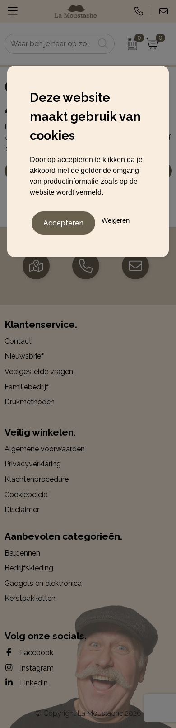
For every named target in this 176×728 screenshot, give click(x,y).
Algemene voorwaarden (45, 449)
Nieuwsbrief (24, 356)
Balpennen (22, 553)
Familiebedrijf (27, 387)
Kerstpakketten (30, 598)
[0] (127, 44)
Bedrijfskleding (29, 568)
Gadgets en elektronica (43, 583)
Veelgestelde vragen (39, 371)
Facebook (35, 652)
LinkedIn (33, 683)
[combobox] (49, 44)
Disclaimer (22, 509)
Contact (18, 341)
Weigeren (116, 220)
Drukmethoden (30, 402)
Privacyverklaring (33, 464)
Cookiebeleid (26, 494)
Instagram (36, 668)
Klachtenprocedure (37, 479)
